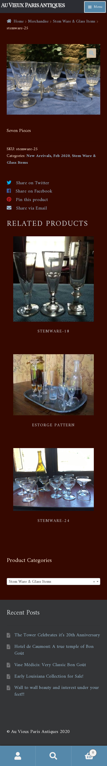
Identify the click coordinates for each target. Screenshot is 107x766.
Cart (82, 751)
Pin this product (32, 200)
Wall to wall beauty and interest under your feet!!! (56, 691)
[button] (91, 53)
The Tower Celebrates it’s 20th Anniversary (57, 635)
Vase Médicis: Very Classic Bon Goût (50, 665)
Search (53, 756)
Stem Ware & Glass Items (74, 21)
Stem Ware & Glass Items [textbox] (52, 581)
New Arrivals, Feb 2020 (48, 156)
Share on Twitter (32, 183)
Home (19, 21)
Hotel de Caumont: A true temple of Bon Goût (54, 650)
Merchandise (38, 21)
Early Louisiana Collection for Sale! (48, 676)
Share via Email (31, 208)
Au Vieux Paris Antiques (33, 5)
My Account (18, 756)
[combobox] (53, 581)
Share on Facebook (34, 191)
